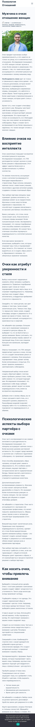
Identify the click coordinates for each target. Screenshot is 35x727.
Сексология (6, 26)
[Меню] (32, 3)
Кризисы (5, 24)
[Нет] (33, 720)
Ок (18, 724)
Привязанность (20, 24)
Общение (11, 24)
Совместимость (16, 26)
